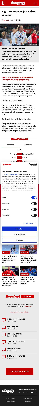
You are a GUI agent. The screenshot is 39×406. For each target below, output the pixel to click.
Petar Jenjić (5, 20)
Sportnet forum (19, 371)
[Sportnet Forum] (19, 297)
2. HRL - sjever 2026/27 (16, 356)
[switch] (34, 203)
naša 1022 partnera (11, 174)
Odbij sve (19, 240)
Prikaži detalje (28, 223)
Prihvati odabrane (19, 234)
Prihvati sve (19, 229)
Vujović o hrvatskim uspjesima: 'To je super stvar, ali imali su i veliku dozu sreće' (27, 280)
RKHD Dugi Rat (13, 326)
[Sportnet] (18, 3)
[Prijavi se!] (2, 3)
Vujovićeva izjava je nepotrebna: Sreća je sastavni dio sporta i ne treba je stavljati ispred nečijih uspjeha (9, 281)
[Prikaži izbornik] (35, 3)
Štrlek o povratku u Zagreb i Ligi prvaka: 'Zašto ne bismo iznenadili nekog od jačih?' (28, 259)
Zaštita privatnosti (28, 398)
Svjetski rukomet (14, 348)
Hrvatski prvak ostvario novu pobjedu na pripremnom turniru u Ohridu (9, 259)
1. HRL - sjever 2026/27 (16, 319)
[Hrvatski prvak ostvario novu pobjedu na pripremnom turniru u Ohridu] (10, 249)
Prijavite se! (27, 306)
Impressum (28, 401)
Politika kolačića (10, 401)
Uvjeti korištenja (10, 398)
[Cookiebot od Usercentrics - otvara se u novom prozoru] (28, 164)
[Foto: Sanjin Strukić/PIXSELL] (19, 35)
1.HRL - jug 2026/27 (14, 334)
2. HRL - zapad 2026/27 (16, 341)
